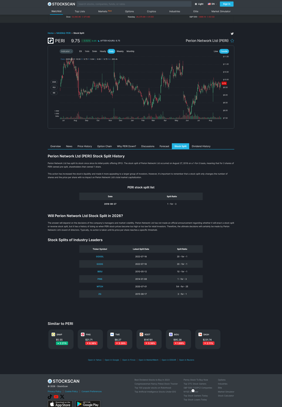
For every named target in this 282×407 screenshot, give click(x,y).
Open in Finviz (128, 360)
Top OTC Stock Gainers (195, 383)
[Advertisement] (141, 136)
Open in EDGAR (169, 360)
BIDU (100, 271)
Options (129, 11)
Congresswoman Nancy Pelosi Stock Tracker (156, 383)
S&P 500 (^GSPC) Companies (198, 387)
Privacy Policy (54, 391)
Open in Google (112, 360)
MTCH (100, 286)
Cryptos (151, 11)
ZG (99, 294)
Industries (174, 11)
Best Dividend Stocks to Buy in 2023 (152, 379)
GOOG (100, 264)
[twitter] (232, 34)
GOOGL (100, 256)
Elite (195, 11)
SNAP (59, 334)
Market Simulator (221, 11)
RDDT (147, 334)
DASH (206, 334)
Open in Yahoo (94, 360)
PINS (100, 279)
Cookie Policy (71, 391)
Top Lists (80, 11)
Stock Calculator (226, 395)
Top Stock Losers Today (195, 399)
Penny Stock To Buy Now (196, 379)
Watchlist (56, 11)
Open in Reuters (186, 360)
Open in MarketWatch (148, 360)
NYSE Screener (191, 391)
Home (51, 33)
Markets (105, 11)
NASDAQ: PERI (63, 33)
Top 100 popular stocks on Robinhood (153, 387)
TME (117, 334)
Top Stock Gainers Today (196, 395)
